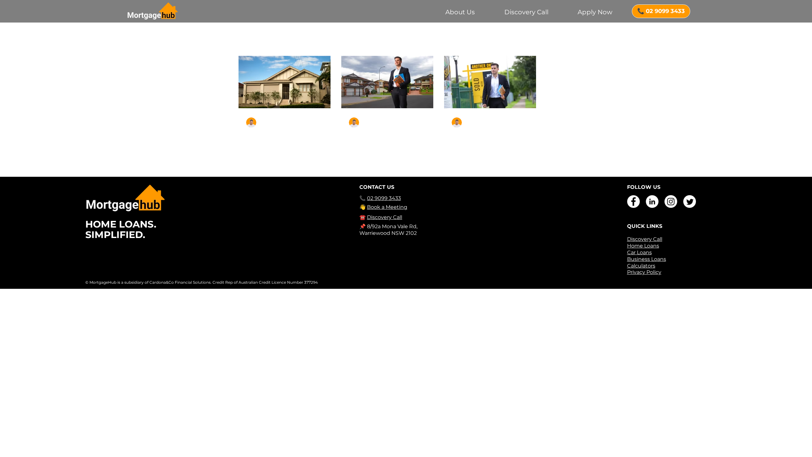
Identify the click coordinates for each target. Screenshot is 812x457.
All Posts (248, 38)
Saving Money (285, 38)
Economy (383, 38)
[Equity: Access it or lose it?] (285, 82)
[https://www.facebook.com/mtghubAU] (633, 201)
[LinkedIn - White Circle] (652, 201)
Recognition (458, 38)
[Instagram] (671, 201)
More (488, 38)
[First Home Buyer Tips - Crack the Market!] (387, 82)
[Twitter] (689, 201)
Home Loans (419, 38)
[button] (528, 39)
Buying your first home (337, 38)
